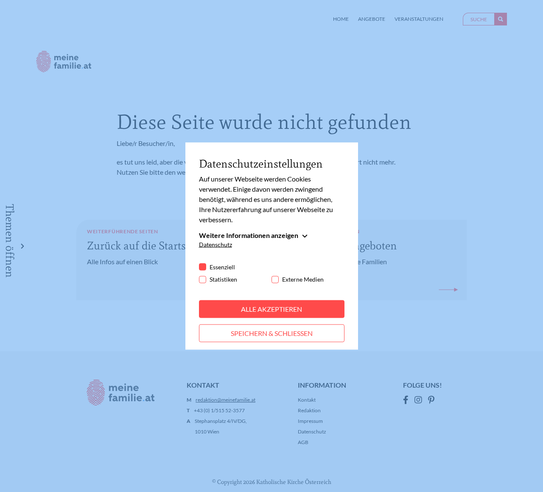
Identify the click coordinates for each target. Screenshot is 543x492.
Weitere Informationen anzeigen (248, 235)
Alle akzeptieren (271, 309)
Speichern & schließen (272, 333)
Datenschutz (215, 244)
